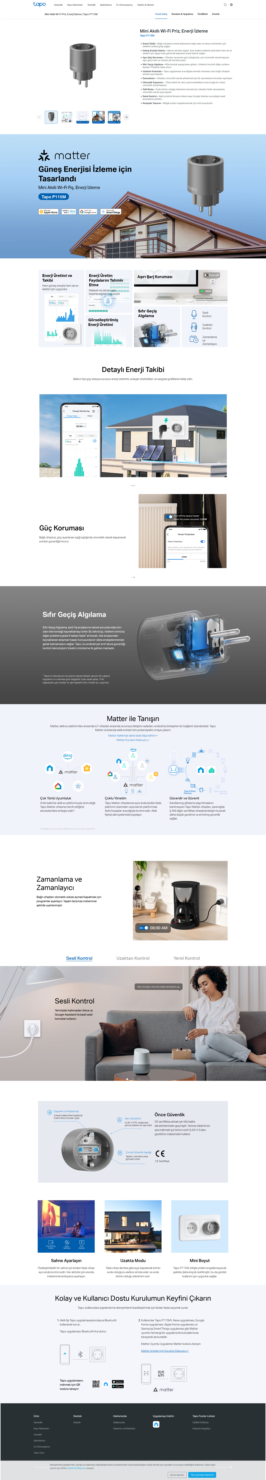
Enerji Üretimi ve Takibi (57, 278)
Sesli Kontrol (206, 314)
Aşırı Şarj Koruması (154, 276)
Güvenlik (38, 1422)
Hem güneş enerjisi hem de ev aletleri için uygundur (60, 287)
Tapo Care (39, 1452)
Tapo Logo (39, 4)
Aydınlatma (39, 1440)
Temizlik (38, 1434)
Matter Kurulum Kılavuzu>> (133, 740)
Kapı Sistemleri (41, 1428)
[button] (126, 117)
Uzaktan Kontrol (207, 326)
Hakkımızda (119, 1422)
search (225, 5)
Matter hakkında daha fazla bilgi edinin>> (133, 735)
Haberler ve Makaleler (124, 1428)
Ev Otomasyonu (42, 1446)
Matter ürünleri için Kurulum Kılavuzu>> (165, 1350)
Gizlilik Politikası (201, 1422)
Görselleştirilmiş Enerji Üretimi (103, 322)
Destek (76, 1422)
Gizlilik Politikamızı (76, 1468)
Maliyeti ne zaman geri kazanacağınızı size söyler (104, 292)
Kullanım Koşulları (202, 1428)
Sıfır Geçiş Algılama (147, 313)
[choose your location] (231, 4)
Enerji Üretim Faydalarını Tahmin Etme (106, 280)
